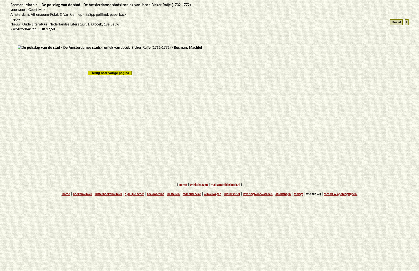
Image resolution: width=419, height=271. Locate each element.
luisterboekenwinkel (108, 194)
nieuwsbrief (232, 194)
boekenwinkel (82, 194)
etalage (298, 194)
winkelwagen (212, 194)
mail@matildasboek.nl (225, 185)
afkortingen (283, 194)
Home (183, 185)
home (66, 194)
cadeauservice (192, 194)
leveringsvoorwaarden (258, 194)
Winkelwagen (199, 185)
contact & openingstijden (340, 194)
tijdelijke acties (134, 194)
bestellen (173, 194)
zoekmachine (155, 194)
